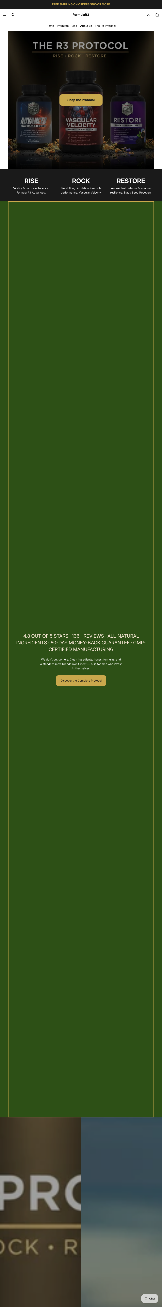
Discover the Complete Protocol (81, 680)
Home (50, 25)
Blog (74, 25)
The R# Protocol (105, 25)
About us (86, 25)
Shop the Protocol (81, 100)
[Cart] (157, 14)
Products (63, 25)
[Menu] (4, 14)
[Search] (13, 14)
